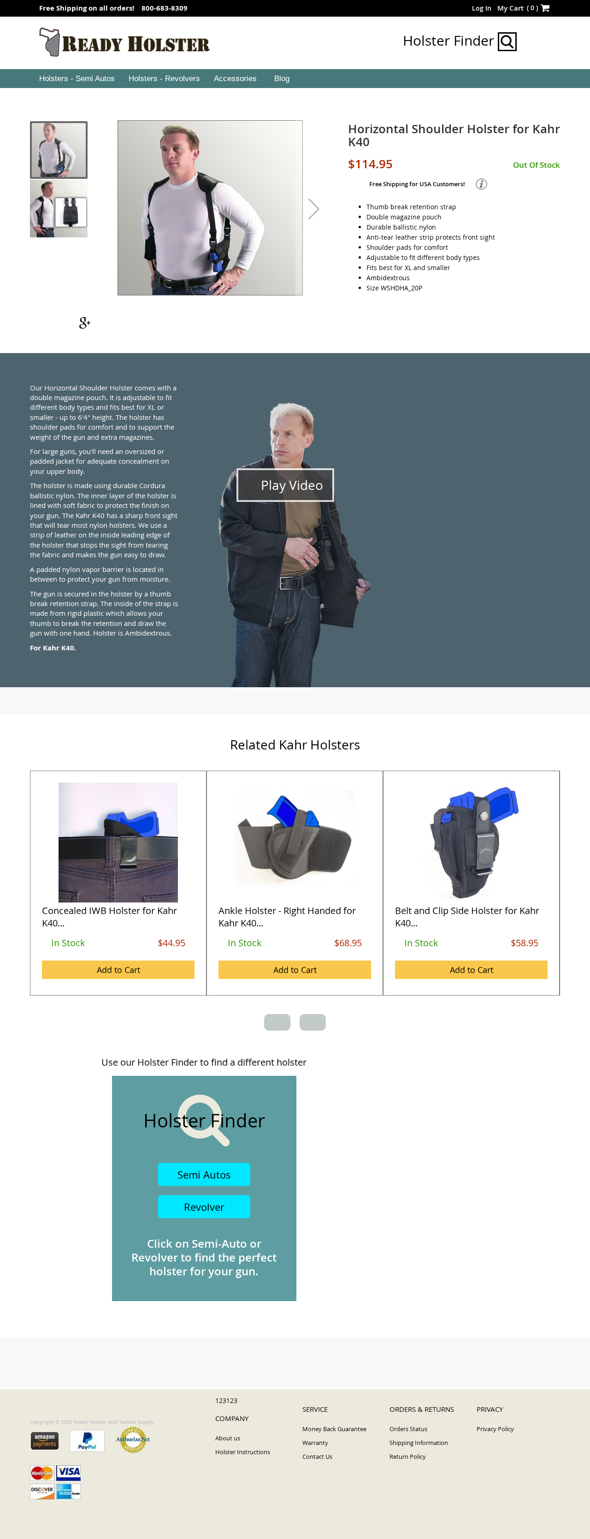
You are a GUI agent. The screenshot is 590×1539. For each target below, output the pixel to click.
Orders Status (408, 1429)
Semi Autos (204, 1174)
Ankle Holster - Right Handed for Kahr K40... (287, 916)
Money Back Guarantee (334, 1429)
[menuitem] (76, 79)
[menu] (295, 79)
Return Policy (407, 1456)
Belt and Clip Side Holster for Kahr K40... (467, 916)
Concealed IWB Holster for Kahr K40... (109, 916)
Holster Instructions (242, 1452)
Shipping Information (418, 1443)
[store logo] (124, 42)
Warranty (315, 1443)
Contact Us (317, 1456)
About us (227, 1438)
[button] (313, 209)
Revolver (204, 1207)
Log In (481, 8)
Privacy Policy (495, 1429)
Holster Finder (450, 40)
